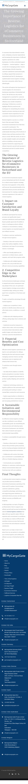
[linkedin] (12, 774)
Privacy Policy (8, 572)
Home (6, 561)
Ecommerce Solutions (10, 590)
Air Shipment (8, 583)
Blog (5, 565)
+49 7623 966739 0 (10, 657)
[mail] (15, 774)
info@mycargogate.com (20, 1)
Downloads (7, 575)
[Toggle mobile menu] (25, 5)
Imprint (6, 570)
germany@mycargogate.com (12, 660)
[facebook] (9, 774)
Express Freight (8, 588)
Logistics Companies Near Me (12, 595)
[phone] (19, 774)
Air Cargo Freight (9, 586)
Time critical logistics (10, 579)
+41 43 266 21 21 (10, 1)
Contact (6, 568)
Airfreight (7, 581)
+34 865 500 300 (9, 702)
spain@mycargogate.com (11, 705)
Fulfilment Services (9, 593)
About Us (7, 563)
